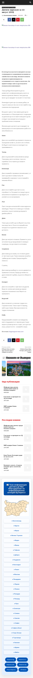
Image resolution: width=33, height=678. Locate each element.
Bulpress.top (22, 664)
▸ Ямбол (16, 652)
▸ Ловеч (16, 569)
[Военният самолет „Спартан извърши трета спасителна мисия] (27, 467)
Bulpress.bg (10, 659)
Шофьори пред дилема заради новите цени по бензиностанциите (11, 388)
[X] (13, 19)
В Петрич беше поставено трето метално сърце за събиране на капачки (8, 350)
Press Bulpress (11, 669)
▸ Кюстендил (16, 564)
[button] (3, 2)
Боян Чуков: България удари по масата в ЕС (13, 456)
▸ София (16, 623)
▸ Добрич (17, 555)
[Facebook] (9, 19)
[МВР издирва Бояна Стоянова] (26, 408)
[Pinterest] (18, 19)
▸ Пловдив (16, 594)
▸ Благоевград (16, 521)
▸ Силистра (16, 608)
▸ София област (16, 628)
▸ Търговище (16, 637)
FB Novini (23, 669)
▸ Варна (16, 530)
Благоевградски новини (8, 7)
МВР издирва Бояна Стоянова (10, 407)
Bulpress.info (10, 664)
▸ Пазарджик (16, 579)
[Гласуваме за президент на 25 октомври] (26, 399)
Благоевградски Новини (10, 15)
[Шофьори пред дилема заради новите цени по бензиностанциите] (26, 389)
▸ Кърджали (16, 560)
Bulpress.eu (22, 659)
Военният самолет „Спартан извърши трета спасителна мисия (13, 466)
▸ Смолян (17, 618)
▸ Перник (16, 584)
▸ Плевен (16, 589)
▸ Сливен (16, 613)
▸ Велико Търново (16, 535)
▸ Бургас (16, 525)
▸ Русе (16, 603)
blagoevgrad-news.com (16, 331)
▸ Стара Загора (16, 633)
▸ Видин (16, 540)
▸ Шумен (16, 647)
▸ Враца (16, 545)
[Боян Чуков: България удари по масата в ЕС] (27, 457)
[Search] (30, 2)
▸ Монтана (16, 574)
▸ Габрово (16, 550)
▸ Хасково (16, 642)
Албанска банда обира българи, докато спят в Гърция (25, 350)
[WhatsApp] (22, 19)
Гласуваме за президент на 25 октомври (12, 397)
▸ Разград (16, 598)
